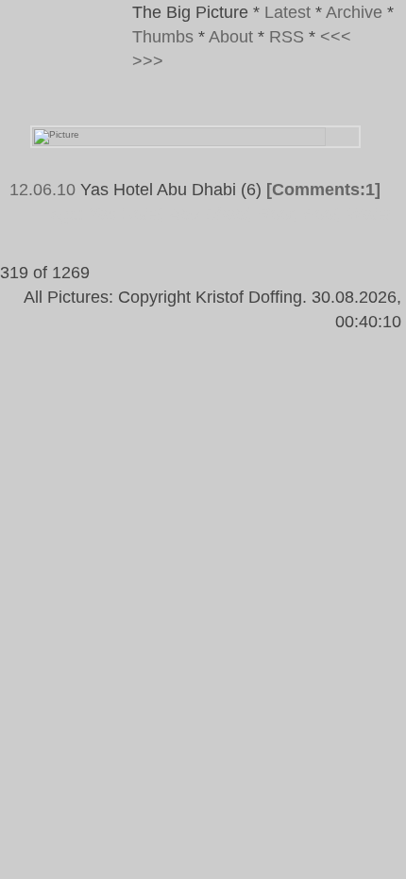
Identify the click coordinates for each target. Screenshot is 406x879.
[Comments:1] (323, 189)
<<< (335, 36)
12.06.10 (42, 189)
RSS (286, 36)
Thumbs (163, 36)
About (231, 36)
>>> (147, 61)
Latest (287, 12)
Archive (354, 12)
